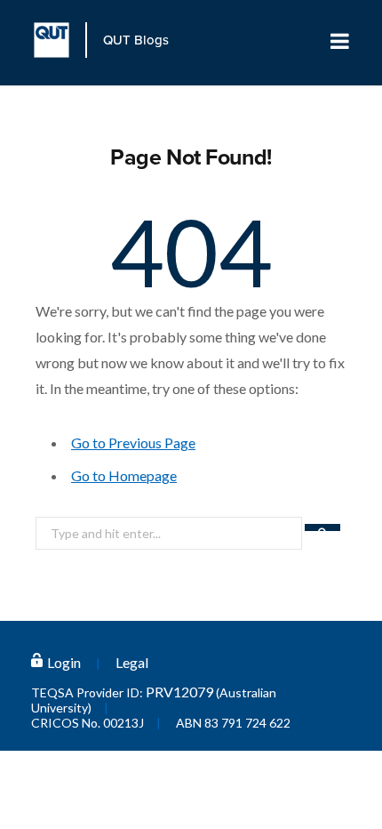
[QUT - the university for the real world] (60, 40)
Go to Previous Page (133, 442)
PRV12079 (179, 691)
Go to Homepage (124, 475)
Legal (131, 662)
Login (64, 662)
